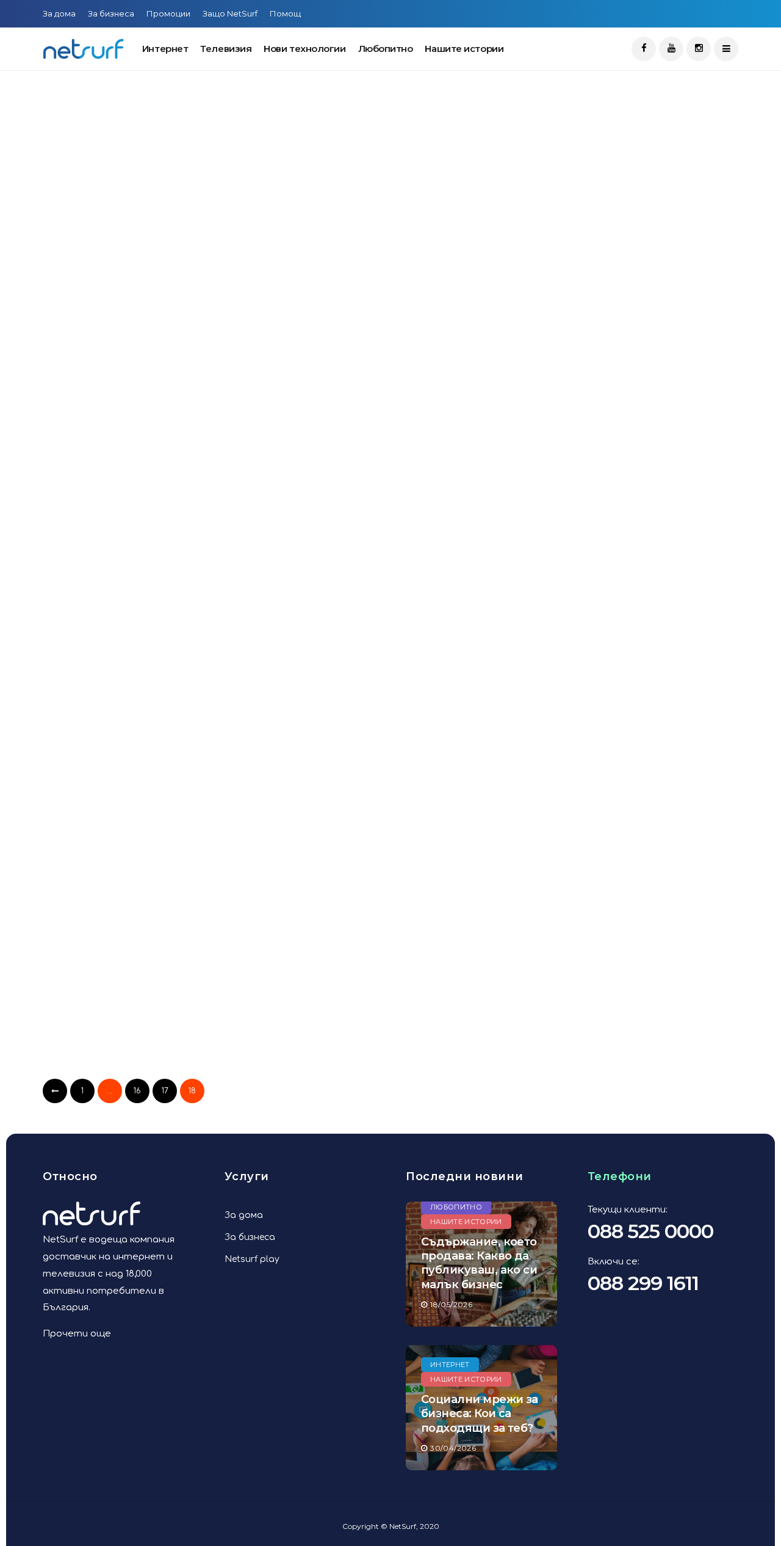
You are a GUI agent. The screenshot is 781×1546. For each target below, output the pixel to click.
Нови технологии (304, 48)
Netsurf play (252, 1259)
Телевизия (225, 48)
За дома (59, 13)
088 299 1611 (643, 1283)
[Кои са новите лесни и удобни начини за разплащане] (154, 226)
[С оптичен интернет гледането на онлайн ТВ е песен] (395, 236)
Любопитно (385, 48)
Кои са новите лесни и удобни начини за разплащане (150, 320)
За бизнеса (111, 13)
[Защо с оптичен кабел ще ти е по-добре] (395, 476)
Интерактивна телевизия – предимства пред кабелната (144, 818)
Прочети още (77, 1334)
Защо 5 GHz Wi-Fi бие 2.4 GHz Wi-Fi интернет (383, 1049)
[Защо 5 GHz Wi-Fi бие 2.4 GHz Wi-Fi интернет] (395, 955)
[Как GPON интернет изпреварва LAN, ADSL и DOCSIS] (154, 955)
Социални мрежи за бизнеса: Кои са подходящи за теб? (479, 1414)
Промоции (168, 13)
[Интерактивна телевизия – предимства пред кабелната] (154, 725)
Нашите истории (464, 48)
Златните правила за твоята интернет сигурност (383, 818)
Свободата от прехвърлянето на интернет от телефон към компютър (147, 579)
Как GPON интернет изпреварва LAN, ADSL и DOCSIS (127, 1058)
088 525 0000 (650, 1231)
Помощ (285, 13)
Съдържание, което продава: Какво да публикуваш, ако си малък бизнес (479, 1263)
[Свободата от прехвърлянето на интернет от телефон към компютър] (154, 476)
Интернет (165, 48)
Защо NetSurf (230, 13)
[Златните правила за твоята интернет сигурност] (395, 725)
